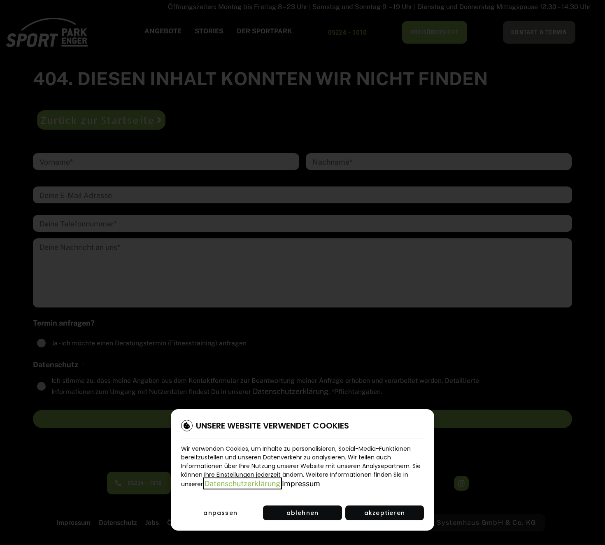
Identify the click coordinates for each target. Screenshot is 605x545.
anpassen (220, 513)
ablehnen (302, 513)
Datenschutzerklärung (242, 483)
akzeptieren (384, 513)
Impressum (301, 483)
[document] (302, 272)
